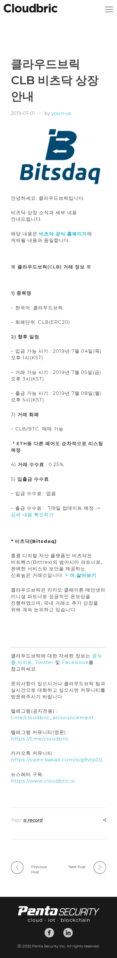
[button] (109, 11)
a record (33, 820)
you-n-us (61, 113)
